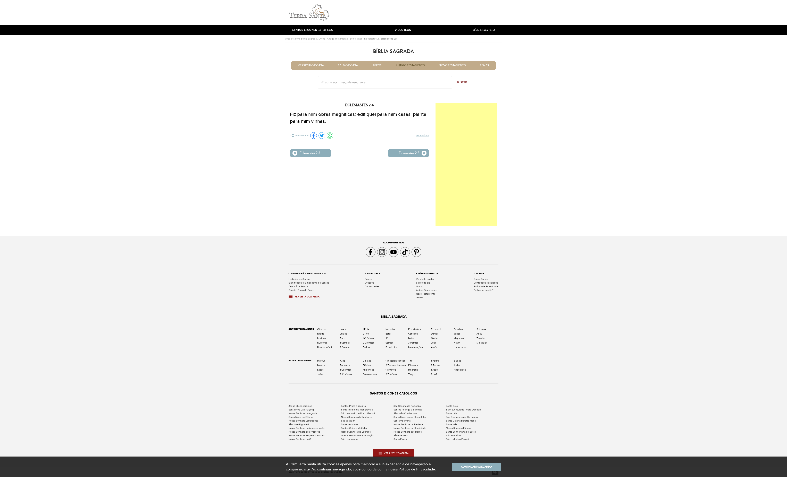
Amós (434, 347)
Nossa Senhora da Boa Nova (356, 417)
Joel (433, 342)
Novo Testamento (452, 65)
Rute (342, 338)
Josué (343, 329)
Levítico (321, 338)
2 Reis (366, 333)
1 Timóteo (391, 369)
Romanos (345, 365)
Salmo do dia (348, 65)
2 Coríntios (346, 374)
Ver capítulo (422, 135)
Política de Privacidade (486, 286)
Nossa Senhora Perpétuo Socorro (307, 435)
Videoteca (374, 273)
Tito (410, 360)
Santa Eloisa (400, 439)
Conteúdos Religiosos (486, 282)
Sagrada (484, 30)
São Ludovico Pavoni (457, 439)
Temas (484, 65)
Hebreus (413, 369)
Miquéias (459, 338)
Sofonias (481, 329)
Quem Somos (481, 279)
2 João (434, 374)
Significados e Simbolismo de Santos (309, 282)
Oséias (435, 338)
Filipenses (368, 369)
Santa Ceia (452, 406)
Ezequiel (436, 329)
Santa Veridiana (349, 424)
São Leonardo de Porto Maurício (358, 413)
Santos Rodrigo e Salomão (408, 409)
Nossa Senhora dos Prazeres (304, 431)
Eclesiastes (356, 38)
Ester (388, 333)
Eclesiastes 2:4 (389, 38)
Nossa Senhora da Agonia (303, 413)
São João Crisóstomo (405, 413)
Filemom (413, 365)
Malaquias (482, 342)
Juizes (343, 333)
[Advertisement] (421, 12)
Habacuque (460, 347)
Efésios (367, 365)
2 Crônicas (368, 342)
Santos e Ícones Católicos (308, 273)
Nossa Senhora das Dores (408, 431)
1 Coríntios (345, 369)
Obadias (458, 329)
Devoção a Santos (298, 286)
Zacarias (481, 338)
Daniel (434, 333)
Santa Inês (451, 424)
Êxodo (320, 333)
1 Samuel (345, 342)
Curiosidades (372, 286)
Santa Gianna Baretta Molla (461, 420)
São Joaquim (348, 420)
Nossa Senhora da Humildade (410, 428)
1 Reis (366, 329)
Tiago (411, 374)
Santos (368, 279)
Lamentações (415, 347)
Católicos (312, 30)
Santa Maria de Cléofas (301, 417)
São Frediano (401, 435)
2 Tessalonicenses (396, 365)
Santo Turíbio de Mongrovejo (357, 409)
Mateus (321, 360)
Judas (457, 365)
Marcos (321, 365)
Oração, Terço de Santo (301, 290)
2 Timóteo (391, 374)
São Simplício (453, 435)
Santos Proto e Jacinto (353, 406)
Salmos (390, 342)
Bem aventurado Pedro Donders (463, 409)
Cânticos (413, 333)
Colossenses (370, 374)
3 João (457, 360)
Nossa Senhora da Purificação (357, 435)
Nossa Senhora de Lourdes (356, 431)
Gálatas (367, 360)
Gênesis (321, 329)
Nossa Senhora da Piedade (408, 424)
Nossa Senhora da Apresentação (306, 428)
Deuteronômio (325, 347)
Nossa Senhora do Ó (300, 439)
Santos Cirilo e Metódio (354, 428)
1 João (434, 369)
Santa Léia (451, 413)
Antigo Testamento (337, 38)
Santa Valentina (402, 420)
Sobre (480, 273)
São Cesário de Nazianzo (407, 406)
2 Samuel (345, 347)
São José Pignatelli (299, 424)
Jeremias (413, 342)
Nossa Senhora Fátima (458, 428)
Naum (457, 342)
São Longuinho (349, 439)
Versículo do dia (311, 65)
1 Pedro (435, 360)
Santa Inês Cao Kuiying (301, 409)
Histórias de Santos (299, 279)
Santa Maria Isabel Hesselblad (410, 417)
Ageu (479, 333)
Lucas (320, 369)
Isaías (411, 338)
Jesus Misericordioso (300, 406)
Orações (369, 282)
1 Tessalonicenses (395, 360)
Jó (387, 338)
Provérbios (391, 347)
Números (322, 342)
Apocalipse (460, 369)
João (320, 374)
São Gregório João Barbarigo (462, 417)
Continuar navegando (476, 467)
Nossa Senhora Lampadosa (303, 420)
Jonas (457, 333)
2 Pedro (435, 365)
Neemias (390, 329)
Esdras (366, 347)
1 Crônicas (368, 338)
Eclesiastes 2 (371, 38)
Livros (321, 38)
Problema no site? (484, 290)
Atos (342, 360)
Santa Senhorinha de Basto (461, 431)
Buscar (462, 82)
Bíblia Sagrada (309, 38)
